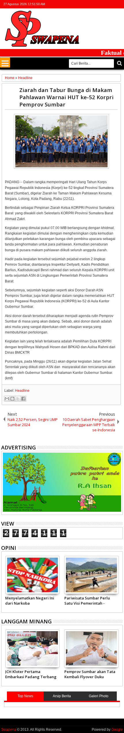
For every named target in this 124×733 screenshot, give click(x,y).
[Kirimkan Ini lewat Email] (7, 399)
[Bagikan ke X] (18, 399)
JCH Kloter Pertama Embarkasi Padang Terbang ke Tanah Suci (31, 674)
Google (117, 730)
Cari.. (119, 63)
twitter (89, 4)
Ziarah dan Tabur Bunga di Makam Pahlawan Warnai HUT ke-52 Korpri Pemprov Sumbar (66, 97)
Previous (119, 583)
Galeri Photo (98, 696)
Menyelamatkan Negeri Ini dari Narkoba (29, 600)
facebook (96, 4)
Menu (5, 62)
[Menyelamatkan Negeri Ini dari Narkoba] (32, 575)
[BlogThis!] (12, 399)
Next (5, 583)
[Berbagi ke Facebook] (23, 399)
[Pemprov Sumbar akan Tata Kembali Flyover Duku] (91, 648)
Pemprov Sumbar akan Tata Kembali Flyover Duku (89, 674)
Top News (25, 696)
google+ (104, 4)
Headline (22, 391)
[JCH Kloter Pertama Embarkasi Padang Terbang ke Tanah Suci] (32, 648)
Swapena (8, 730)
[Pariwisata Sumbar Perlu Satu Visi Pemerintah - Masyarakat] (91, 575)
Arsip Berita (62, 696)
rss (111, 4)
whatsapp (119, 4)
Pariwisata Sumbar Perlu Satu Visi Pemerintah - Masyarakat (87, 600)
